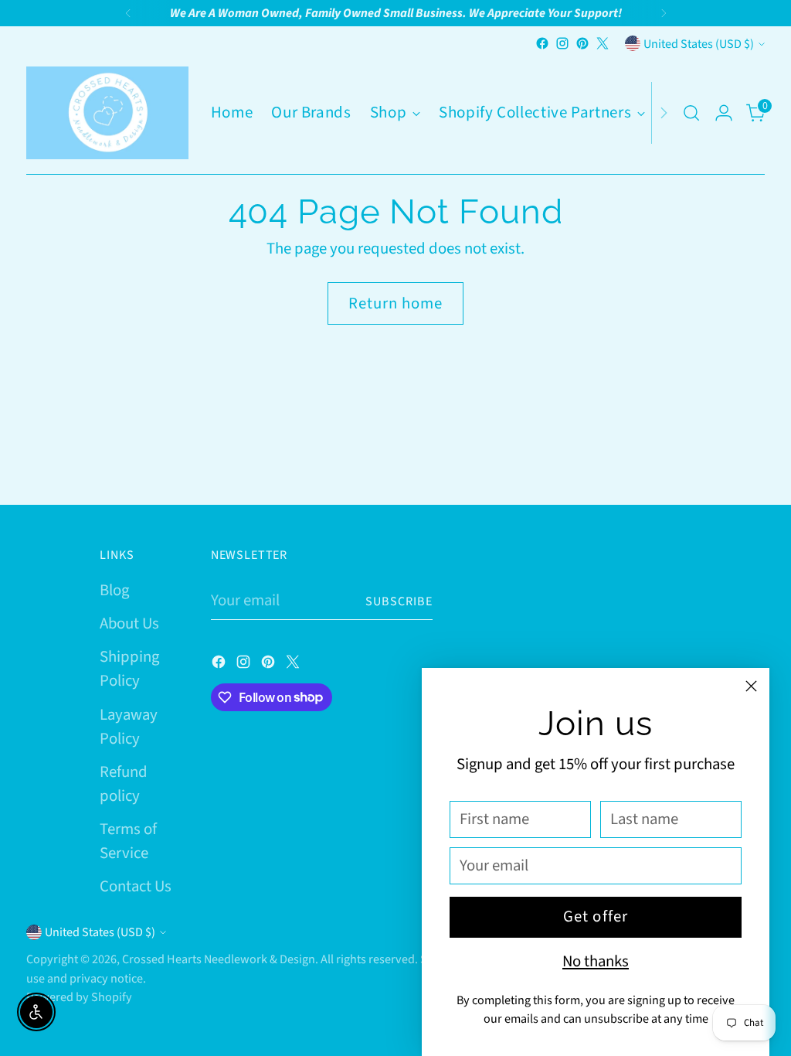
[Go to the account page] (723, 112)
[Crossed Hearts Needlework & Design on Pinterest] (582, 43)
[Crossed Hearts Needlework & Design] (107, 112)
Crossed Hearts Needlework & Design (218, 959)
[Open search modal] (691, 112)
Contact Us (135, 886)
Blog (114, 590)
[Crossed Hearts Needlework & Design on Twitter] (602, 43)
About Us (129, 623)
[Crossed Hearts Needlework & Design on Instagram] (562, 43)
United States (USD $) (698, 44)
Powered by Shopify (79, 997)
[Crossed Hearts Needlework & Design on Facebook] (542, 43)
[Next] (664, 13)
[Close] (751, 686)
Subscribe (399, 601)
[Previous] (128, 13)
